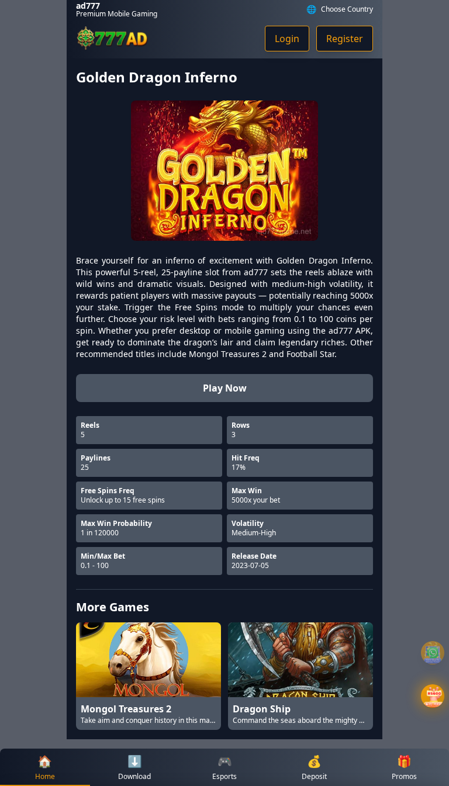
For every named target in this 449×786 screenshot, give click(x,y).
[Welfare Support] (432, 652)
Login (287, 38)
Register (344, 38)
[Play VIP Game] (432, 696)
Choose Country (347, 9)
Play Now (225, 388)
